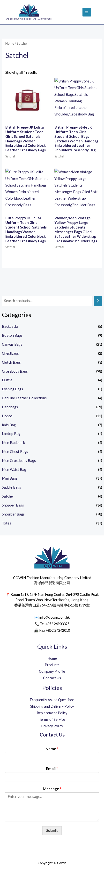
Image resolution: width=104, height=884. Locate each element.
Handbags (10, 407)
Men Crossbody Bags (19, 460)
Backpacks (10, 326)
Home (9, 43)
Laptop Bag (11, 434)
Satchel (8, 496)
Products (52, 665)
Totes (6, 523)
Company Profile (52, 671)
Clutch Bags (11, 362)
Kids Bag (9, 425)
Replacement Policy (52, 713)
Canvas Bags (12, 344)
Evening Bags (12, 389)
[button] (97, 12)
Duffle (7, 380)
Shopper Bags (13, 505)
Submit (52, 830)
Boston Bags (12, 335)
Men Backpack (13, 443)
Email (52, 768)
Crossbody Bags (15, 371)
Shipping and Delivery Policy (52, 706)
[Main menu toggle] (86, 12)
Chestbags (10, 353)
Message (52, 788)
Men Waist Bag (14, 469)
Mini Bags (9, 478)
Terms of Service (52, 719)
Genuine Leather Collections (24, 398)
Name (52, 748)
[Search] (98, 301)
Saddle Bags (11, 487)
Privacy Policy (52, 726)
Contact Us (52, 678)
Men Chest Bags (15, 452)
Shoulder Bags (13, 514)
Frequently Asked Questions (52, 700)
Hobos (7, 416)
